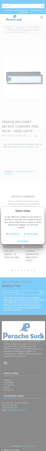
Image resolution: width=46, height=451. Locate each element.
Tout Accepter (32, 234)
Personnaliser (23, 241)
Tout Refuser (14, 234)
